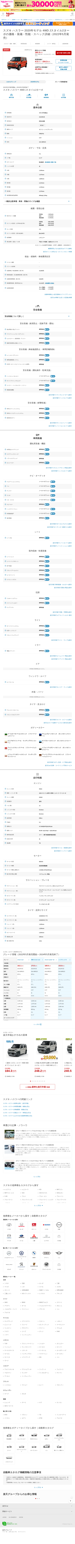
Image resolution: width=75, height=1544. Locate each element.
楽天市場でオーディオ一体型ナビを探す (59, 527)
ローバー (59, 1347)
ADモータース (8, 1406)
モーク (6, 1360)
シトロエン (7, 1385)
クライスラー (26, 1321)
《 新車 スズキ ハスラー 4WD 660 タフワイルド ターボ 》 (17, 1064)
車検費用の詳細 (49, 283)
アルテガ (7, 1312)
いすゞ (24, 1286)
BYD (5, 1414)
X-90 (5, 1196)
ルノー (41, 1385)
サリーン (42, 1328)
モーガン (7, 1354)
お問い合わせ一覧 (13, 1531)
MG (40, 1357)
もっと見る (36, 1024)
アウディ (7, 1305)
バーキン (7, 1418)
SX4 (23, 1193)
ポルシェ (59, 1305)
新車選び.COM (10, 1076)
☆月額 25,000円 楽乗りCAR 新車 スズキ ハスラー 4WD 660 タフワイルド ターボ (46, 1064)
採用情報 (21, 1517)
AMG (6, 1302)
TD (40, 1414)
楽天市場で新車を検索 (63, 53)
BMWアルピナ (43, 1302)
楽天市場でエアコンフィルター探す (61, 615)
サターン (42, 1321)
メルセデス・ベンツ (10, 1309)
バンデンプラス (26, 1354)
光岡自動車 (25, 1290)
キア (40, 1402)
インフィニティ (26, 1335)
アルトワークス (61, 1199)
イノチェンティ (26, 1376)
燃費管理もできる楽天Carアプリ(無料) (60, 248)
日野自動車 (60, 1290)
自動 (65, 43)
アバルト (7, 1376)
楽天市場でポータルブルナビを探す (61, 524)
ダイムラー (60, 1343)
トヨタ (6, 1283)
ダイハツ (7, 1290)
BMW (23, 1302)
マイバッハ (25, 1309)
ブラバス (42, 1309)
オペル (24, 1305)
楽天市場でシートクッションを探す (61, 546)
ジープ (24, 1331)
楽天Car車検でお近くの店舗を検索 (61, 297)
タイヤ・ (51, 43)
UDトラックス (26, 1293)
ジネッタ (24, 1350)
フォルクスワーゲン (45, 1305)
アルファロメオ (9, 1369)
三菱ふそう (7, 1293)
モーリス (7, 1357)
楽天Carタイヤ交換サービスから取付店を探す (58, 723)
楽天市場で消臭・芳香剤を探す (62, 612)
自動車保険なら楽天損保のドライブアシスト (58, 294)
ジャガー (42, 1343)
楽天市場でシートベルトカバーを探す (60, 426)
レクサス (42, 1293)
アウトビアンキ (26, 1369)
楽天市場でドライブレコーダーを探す (60, 395)
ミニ (58, 1309)
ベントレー (7, 1347)
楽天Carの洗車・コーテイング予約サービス (58, 765)
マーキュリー (61, 1324)
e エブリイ (7, 1189)
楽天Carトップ (5, 19)
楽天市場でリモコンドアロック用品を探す (59, 468)
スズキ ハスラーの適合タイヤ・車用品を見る (17, 1112)
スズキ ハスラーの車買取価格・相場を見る (16, 1106)
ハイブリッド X (62, 959)
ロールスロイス (9, 1350)
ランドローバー (26, 1347)
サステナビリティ (22, 1531)
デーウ (24, 1402)
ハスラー (50, 19)
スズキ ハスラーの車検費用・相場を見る (15, 1109)
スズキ (59, 1286)
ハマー (6, 1335)
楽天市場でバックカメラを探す (62, 398)
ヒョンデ (7, 1402)
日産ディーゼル (44, 1290)
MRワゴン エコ (9, 1193)
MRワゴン (60, 1189)
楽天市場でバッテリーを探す (63, 851)
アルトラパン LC (27, 1199)
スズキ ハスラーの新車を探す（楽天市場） (16, 1103)
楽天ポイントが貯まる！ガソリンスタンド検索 (57, 251)
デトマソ (59, 1373)
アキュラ (59, 1293)
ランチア (24, 1373)
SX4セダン (60, 1193)
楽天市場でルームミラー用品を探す (61, 656)
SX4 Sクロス (43, 1193)
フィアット (42, 1369)
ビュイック (7, 1324)
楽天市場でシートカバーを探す (62, 543)
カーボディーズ (61, 1350)
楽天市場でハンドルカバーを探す (61, 471)
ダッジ (41, 1331)
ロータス (42, 1347)
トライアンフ (26, 1357)
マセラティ (7, 1373)
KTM (40, 1418)
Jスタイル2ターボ (49, 959)
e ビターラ (25, 1189)
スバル (41, 1286)
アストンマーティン (28, 1343)
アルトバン (60, 1196)
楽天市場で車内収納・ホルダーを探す (60, 584)
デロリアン (25, 1328)
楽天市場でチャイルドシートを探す (61, 423)
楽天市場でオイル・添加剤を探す (61, 848)
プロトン (24, 1414)
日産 (23, 1283)
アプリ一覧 (4, 1531)
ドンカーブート (61, 1414)
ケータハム (42, 1350)
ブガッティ (60, 1385)
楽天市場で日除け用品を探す (63, 587)
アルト (24, 1196)
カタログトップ (11, 82)
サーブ (6, 1394)
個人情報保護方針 (13, 1517)
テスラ (6, 1331)
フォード (24, 1324)
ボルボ (24, 1394)
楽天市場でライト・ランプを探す (61, 640)
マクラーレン (43, 1354)
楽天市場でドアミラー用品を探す (61, 659)
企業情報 (4, 1517)
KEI (40, 1189)
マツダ (6, 1286)
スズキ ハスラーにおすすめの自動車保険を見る (17, 1116)
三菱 (58, 1283)
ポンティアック (44, 1324)
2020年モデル (58, 19)
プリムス (59, 1328)
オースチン (60, 1354)
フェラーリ (60, 1369)
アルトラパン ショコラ (46, 1199)
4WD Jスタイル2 (35, 959)
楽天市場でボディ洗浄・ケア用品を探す (59, 762)
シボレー (59, 1321)
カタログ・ (10, 43)
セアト (24, 1418)
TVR (5, 1343)
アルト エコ (42, 1196)
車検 (37, 43)
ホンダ (41, 1283)
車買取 (24, 43)
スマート (59, 1302)
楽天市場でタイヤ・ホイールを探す (61, 719)
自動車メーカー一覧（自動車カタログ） (22, 19)
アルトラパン (8, 1199)
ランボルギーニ (44, 1373)
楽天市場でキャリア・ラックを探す (61, 687)
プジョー (24, 1385)
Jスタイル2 (20, 959)
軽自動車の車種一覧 (50, 162)
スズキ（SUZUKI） (40, 19)
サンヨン (59, 1402)
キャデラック (8, 1321)
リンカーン (7, 1328)
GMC (58, 1331)
